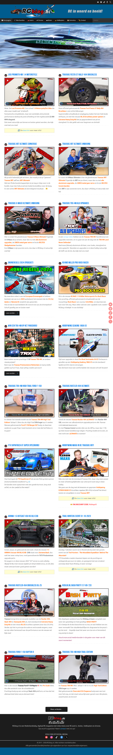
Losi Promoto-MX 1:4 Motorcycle (22, 74)
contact (63, 729)
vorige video (68, 237)
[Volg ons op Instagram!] (101, 2)
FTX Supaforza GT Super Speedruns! (23, 445)
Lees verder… (11, 313)
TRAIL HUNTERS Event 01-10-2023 (76, 516)
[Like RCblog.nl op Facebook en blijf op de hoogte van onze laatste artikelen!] (61, 738)
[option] (56, 46)
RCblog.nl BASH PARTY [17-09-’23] (76, 585)
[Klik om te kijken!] (29, 92)
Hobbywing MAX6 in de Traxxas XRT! (78, 445)
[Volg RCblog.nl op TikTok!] (56, 738)
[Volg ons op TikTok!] (104, 2)
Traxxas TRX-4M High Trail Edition (77, 651)
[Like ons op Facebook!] (107, 2)
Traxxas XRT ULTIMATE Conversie (22, 143)
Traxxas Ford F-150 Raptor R (21, 651)
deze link (26, 130)
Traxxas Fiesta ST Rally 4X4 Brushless (79, 74)
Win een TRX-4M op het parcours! (22, 325)
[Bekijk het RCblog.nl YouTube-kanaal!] (46, 738)
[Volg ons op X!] (110, 2)
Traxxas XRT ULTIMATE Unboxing (76, 143)
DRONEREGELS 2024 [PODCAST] (20, 262)
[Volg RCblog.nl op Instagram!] (51, 738)
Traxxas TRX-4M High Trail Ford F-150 (25, 385)
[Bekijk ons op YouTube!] (98, 2)
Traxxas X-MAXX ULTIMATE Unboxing (23, 203)
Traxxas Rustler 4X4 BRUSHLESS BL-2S (25, 585)
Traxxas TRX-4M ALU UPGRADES (75, 203)
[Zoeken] (111, 20)
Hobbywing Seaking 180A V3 (74, 325)
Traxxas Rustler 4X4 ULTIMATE (75, 385)
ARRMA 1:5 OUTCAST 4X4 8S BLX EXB (23, 516)
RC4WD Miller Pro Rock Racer (75, 262)
